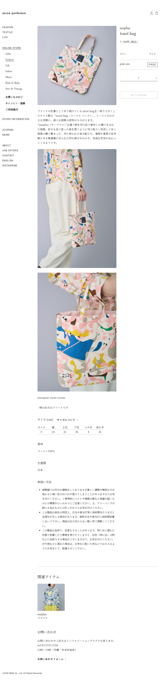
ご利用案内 (11, 109)
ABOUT (6, 145)
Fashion (9, 59)
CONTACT (8, 155)
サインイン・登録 (15, 103)
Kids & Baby (12, 83)
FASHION (7, 27)
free (152, 64)
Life (7, 65)
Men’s (8, 77)
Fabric (8, 71)
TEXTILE (7, 32)
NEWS (6, 134)
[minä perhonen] (14, 13)
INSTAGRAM (9, 165)
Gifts (8, 54)
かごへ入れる (139, 95)
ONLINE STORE (11, 48)
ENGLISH (7, 160)
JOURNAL (8, 129)
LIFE (5, 37)
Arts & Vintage (13, 88)
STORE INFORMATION (15, 119)
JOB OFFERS (10, 150)
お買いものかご (14, 97)
